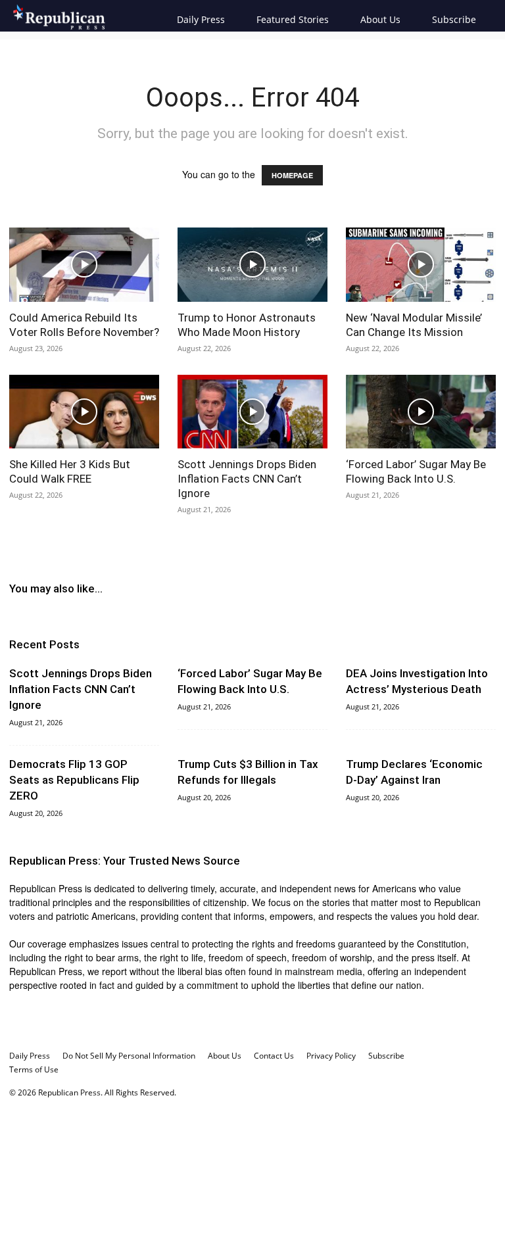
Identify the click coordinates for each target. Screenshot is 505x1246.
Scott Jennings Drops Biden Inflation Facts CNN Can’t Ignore (247, 479)
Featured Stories (292, 19)
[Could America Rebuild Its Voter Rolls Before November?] (84, 265)
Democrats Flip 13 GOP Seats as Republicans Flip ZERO (74, 779)
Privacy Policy (331, 1055)
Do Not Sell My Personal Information (128, 1055)
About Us (380, 19)
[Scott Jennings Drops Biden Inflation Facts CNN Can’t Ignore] (252, 412)
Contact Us (274, 1055)
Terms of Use (34, 1069)
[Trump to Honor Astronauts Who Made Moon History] (252, 265)
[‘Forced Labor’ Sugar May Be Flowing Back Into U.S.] (421, 412)
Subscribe (454, 19)
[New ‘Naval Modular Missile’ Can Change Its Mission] (421, 265)
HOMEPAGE (292, 175)
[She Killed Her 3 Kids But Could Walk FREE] (84, 412)
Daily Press (201, 19)
